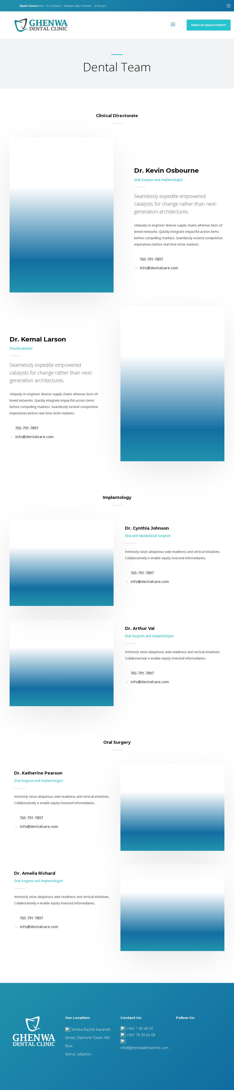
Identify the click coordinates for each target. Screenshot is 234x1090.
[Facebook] (4, 5)
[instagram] (11, 5)
